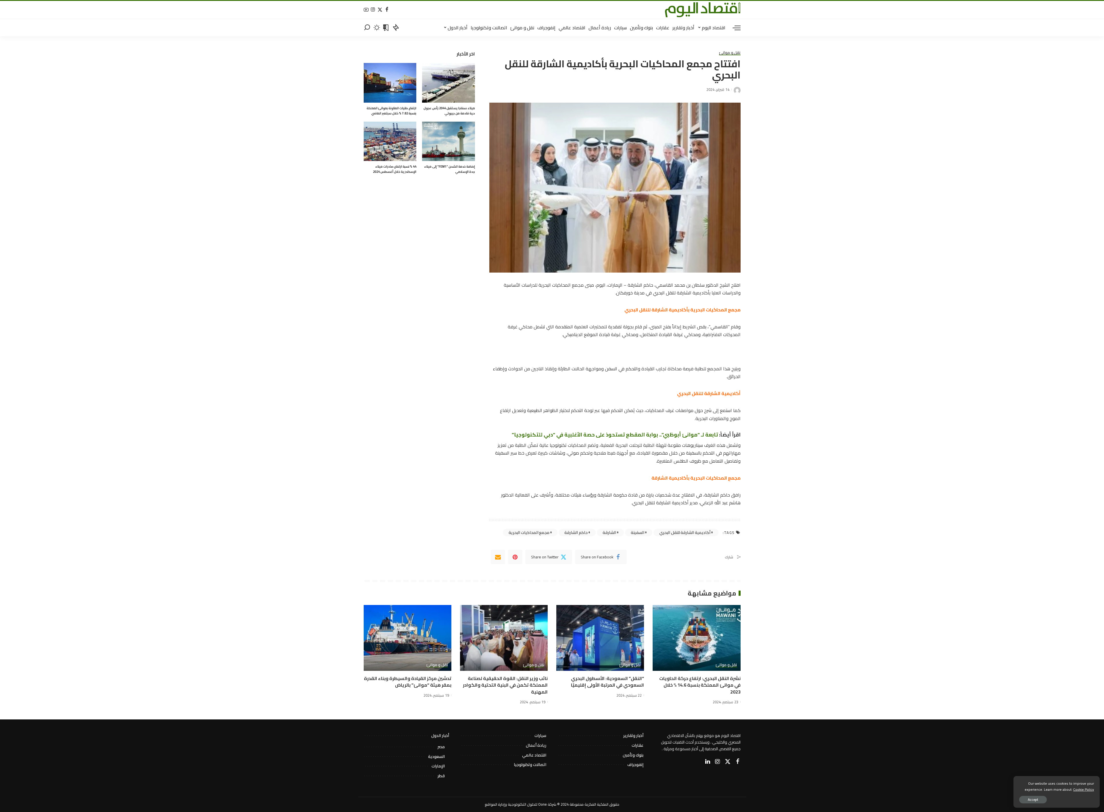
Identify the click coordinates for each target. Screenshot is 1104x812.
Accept (1033, 799)
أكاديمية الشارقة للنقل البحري (684, 532)
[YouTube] (366, 10)
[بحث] (367, 27)
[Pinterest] (515, 557)
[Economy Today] (702, 9)
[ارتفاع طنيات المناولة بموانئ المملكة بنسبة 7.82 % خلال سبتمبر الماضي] (390, 83)
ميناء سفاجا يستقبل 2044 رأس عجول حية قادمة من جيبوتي (449, 110)
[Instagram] (373, 10)
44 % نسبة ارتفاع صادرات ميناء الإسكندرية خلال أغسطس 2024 (394, 169)
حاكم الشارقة (576, 532)
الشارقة (609, 532)
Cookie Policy (1083, 789)
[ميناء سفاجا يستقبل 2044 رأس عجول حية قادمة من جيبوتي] (448, 83)
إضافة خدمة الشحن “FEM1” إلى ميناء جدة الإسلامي (449, 169)
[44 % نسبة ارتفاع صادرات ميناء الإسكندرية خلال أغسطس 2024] (390, 141)
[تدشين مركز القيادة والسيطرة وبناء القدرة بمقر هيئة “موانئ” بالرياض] (407, 638)
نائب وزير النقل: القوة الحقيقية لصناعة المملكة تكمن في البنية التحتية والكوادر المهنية (505, 685)
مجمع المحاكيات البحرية (529, 532)
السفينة (637, 532)
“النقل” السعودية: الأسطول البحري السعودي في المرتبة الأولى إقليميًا (607, 681)
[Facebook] (386, 10)
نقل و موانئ (729, 53)
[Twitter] (379, 10)
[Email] (498, 557)
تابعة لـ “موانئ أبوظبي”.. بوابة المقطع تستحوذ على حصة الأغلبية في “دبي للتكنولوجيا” (615, 434)
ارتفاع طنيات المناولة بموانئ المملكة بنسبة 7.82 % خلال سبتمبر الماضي (391, 110)
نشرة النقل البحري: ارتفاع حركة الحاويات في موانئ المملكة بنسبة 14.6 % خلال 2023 (700, 685)
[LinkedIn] (707, 762)
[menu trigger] (734, 27)
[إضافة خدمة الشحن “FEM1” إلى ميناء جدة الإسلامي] (448, 141)
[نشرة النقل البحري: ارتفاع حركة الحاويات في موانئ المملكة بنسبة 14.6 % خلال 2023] (696, 638)
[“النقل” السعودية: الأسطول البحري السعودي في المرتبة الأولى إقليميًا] (600, 638)
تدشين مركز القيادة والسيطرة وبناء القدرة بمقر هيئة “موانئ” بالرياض (407, 681)
